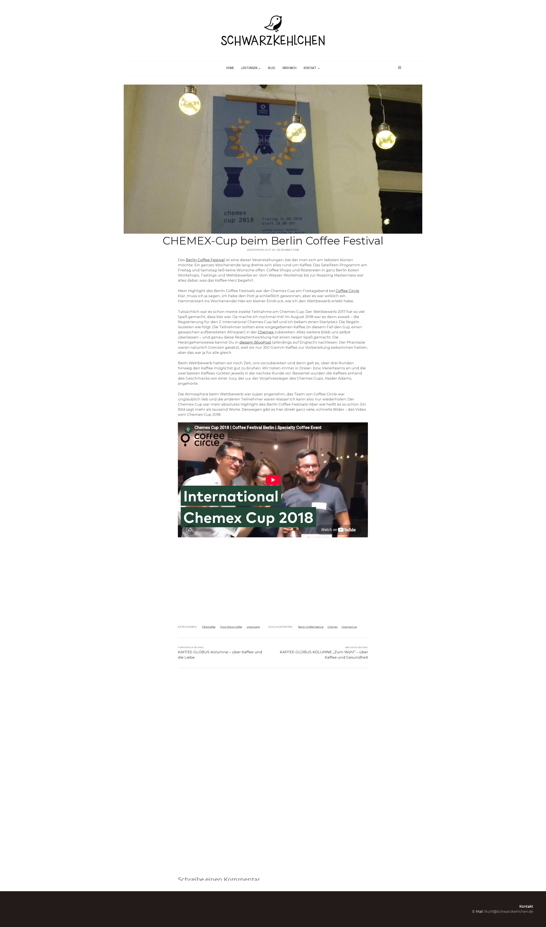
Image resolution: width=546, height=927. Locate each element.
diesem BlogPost (255, 342)
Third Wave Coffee (231, 626)
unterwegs (253, 626)
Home (230, 68)
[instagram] (399, 68)
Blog (271, 68)
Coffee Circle (347, 291)
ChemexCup (349, 626)
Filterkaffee (208, 626)
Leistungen (249, 68)
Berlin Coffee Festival (205, 260)
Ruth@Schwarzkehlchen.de (508, 912)
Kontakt (310, 68)
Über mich (289, 68)
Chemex (266, 332)
